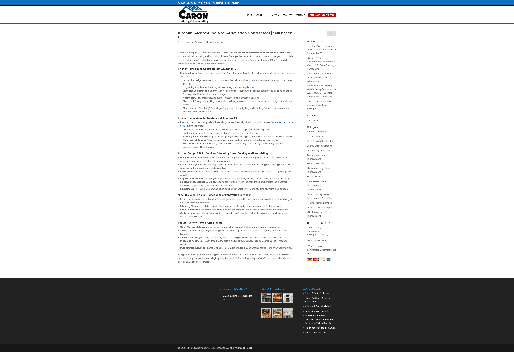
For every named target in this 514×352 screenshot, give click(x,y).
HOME (249, 15)
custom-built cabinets (221, 171)
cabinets (255, 91)
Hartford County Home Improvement (208, 42)
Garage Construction (315, 332)
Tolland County (314, 189)
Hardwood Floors (315, 163)
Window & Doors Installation (319, 306)
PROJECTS (287, 15)
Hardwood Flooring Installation (320, 328)
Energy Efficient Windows (319, 145)
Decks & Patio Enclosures (317, 293)
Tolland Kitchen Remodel (319, 203)
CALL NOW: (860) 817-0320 (322, 15)
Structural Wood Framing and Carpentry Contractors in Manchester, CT (321, 50)
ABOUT (259, 15)
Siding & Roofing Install (316, 311)
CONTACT (300, 15)
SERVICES (272, 15)
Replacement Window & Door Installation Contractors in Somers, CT (321, 77)
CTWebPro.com (244, 348)
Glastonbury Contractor (318, 150)
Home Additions (315, 176)
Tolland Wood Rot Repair (319, 207)
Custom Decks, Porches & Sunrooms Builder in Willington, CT (320, 105)
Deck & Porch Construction (320, 141)
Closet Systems (315, 136)
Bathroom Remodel (317, 131)
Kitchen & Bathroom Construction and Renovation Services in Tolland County (319, 319)
